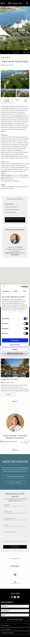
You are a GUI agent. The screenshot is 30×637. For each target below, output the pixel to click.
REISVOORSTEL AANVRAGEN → (15, 219)
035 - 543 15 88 (26, 442)
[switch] (26, 323)
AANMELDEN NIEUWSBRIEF (15, 619)
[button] (13, 401)
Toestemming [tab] (5, 291)
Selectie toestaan (15, 344)
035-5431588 (15, 255)
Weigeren (15, 349)
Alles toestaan (15, 340)
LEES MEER (8, 394)
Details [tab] (15, 291)
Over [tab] (24, 291)
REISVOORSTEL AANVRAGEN (15, 476)
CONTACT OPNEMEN (15, 482)
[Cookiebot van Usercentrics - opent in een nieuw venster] (21, 287)
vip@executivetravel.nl (12, 253)
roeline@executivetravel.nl (10, 441)
